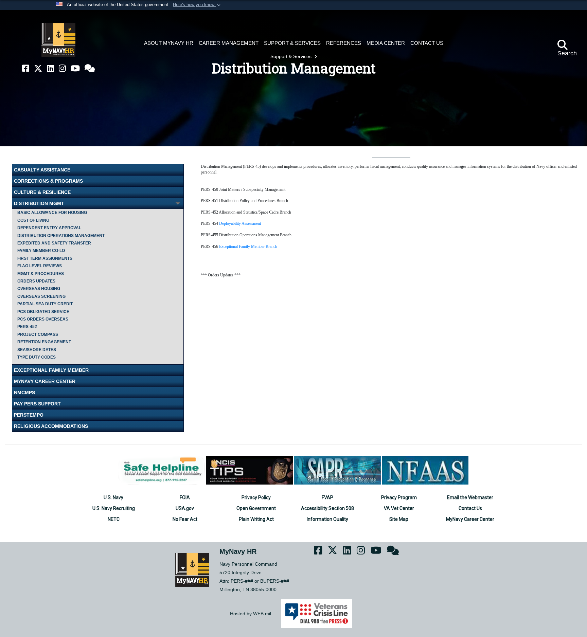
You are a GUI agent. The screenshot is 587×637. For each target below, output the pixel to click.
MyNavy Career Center (44, 381)
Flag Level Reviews (39, 265)
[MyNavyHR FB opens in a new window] (25, 68)
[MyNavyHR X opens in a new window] (38, 68)
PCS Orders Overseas (42, 319)
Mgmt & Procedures (40, 273)
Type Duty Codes (36, 357)
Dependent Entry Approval (49, 227)
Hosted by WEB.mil (250, 613)
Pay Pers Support (37, 403)
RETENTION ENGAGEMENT (44, 342)
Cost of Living (33, 220)
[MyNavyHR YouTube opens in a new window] (75, 68)
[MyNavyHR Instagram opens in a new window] (62, 68)
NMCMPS (24, 392)
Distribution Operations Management (61, 235)
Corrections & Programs (48, 181)
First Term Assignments (44, 258)
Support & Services (291, 56)
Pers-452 (27, 326)
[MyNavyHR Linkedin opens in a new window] (50, 68)
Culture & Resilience (42, 192)
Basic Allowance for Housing (52, 212)
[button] (197, 5)
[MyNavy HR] (58, 40)
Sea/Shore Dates (36, 349)
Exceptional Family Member (51, 370)
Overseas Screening (41, 296)
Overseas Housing (38, 288)
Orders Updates (36, 281)
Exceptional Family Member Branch (248, 246)
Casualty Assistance (42, 169)
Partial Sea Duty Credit (45, 304)
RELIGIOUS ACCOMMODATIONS (51, 426)
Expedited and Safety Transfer (54, 243)
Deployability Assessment (240, 223)
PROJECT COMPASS (37, 334)
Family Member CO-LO (41, 250)
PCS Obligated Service (43, 311)
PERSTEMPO (28, 415)
